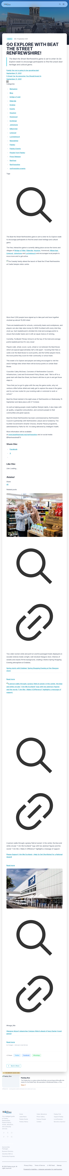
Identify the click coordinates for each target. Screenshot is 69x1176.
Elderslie (13, 101)
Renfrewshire (15, 165)
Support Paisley (58, 1116)
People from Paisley (17, 153)
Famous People (41, 1119)
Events (12, 109)
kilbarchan (14, 129)
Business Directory (7, 1151)
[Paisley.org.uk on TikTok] (3, 1136)
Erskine (12, 105)
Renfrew (13, 160)
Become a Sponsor (59, 1121)
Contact (39, 1121)
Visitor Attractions (42, 1114)
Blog (11, 93)
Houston (13, 113)
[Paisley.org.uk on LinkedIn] (11, 1136)
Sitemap (59, 1165)
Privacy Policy (28, 1165)
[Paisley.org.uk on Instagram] (11, 1132)
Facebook (26, 1055)
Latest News (23, 1116)
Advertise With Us (7, 1154)
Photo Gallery (41, 1116)
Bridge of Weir (20, 250)
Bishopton (13, 89)
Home (21, 1114)
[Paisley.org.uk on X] (7, 1132)
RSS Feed (52, 1165)
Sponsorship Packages (6, 1148)
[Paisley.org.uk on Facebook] (3, 1132)
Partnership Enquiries (8, 1156)
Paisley (12, 145)
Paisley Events (15, 149)
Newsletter (14, 141)
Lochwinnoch (15, 137)
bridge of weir (15, 97)
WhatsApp (36, 1055)
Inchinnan (13, 121)
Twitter (17, 1055)
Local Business (58, 1119)
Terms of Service (40, 1165)
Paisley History (23, 1121)
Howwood (13, 117)
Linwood (13, 133)
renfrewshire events (17, 168)
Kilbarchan (54, 250)
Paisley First (57, 1114)
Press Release (15, 157)
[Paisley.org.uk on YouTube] (7, 1136)
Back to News (15, 1066)
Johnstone (14, 125)
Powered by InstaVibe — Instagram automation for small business (43, 1169)
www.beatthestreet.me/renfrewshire (22, 435)
